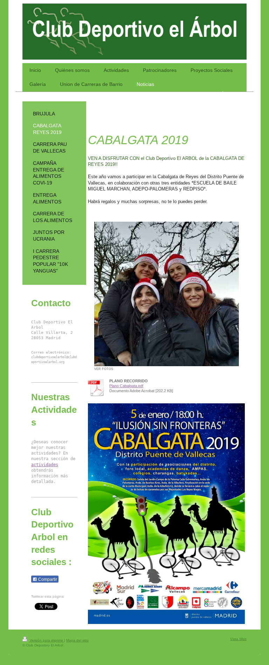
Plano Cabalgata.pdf (126, 386)
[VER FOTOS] (166, 294)
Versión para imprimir (46, 640)
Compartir (47, 579)
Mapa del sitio (77, 640)
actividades (44, 464)
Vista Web (238, 639)
